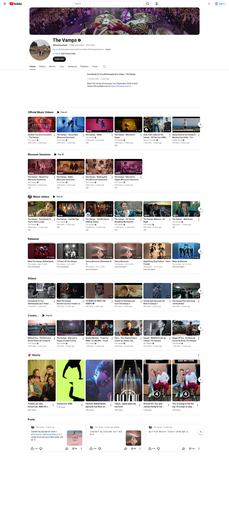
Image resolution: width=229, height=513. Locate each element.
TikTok (58, 54)
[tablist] (114, 66)
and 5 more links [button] (68, 54)
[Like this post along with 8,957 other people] (91, 449)
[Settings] (209, 3)
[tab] (32, 66)
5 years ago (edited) (112, 427)
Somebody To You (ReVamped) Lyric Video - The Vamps (111, 74)
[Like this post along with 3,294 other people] (32, 449)
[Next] (200, 124)
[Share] (67, 448)
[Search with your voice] (156, 3)
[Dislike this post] (41, 449)
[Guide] (4, 3)
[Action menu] (81, 448)
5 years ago (50, 427)
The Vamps (32, 140)
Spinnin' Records (149, 140)
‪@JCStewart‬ (36, 434)
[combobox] (109, 3)
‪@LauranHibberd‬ (51, 434)
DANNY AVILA (177, 140)
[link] (56, 439)
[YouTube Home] (15, 3)
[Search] (147, 3)
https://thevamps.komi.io (120, 86)
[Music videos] (30, 197)
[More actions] (54, 135)
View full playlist (34, 267)
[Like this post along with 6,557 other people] (150, 449)
